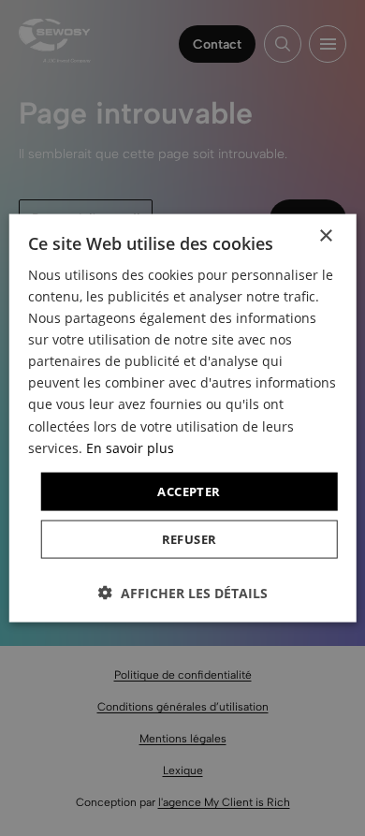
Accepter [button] (188, 490)
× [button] (325, 235)
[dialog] (182, 418)
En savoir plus (130, 447)
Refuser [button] (189, 539)
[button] (183, 593)
